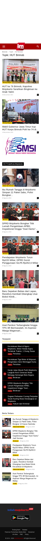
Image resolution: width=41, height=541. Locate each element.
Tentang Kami (16, 530)
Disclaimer (31, 532)
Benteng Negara (7, 82)
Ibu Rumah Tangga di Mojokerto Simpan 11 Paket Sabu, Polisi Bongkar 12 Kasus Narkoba (25, 421)
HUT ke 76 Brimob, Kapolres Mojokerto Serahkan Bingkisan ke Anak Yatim (19, 89)
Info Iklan (15, 534)
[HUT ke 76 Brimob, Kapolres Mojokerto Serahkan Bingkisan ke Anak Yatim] (20, 71)
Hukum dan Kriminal (8, 186)
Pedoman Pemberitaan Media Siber (15, 532)
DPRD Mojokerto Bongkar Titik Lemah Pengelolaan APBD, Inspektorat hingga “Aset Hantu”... (19, 226)
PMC (21, 534)
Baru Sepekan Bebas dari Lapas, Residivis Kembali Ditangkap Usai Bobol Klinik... (20, 294)
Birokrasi (5, 219)
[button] (3, 46)
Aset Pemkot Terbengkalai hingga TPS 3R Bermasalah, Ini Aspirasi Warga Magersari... (19, 328)
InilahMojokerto (18, 538)
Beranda (4, 52)
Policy (27, 534)
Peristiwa (16, 354)
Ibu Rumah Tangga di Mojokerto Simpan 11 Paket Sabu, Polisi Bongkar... (19, 192)
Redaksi (24, 530)
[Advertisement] (20, 21)
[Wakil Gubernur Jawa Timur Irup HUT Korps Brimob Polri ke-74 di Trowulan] (20, 111)
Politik (4, 321)
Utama (10, 354)
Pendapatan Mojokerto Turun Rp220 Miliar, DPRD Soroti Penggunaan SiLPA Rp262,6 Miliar (20, 260)
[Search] (38, 46)
